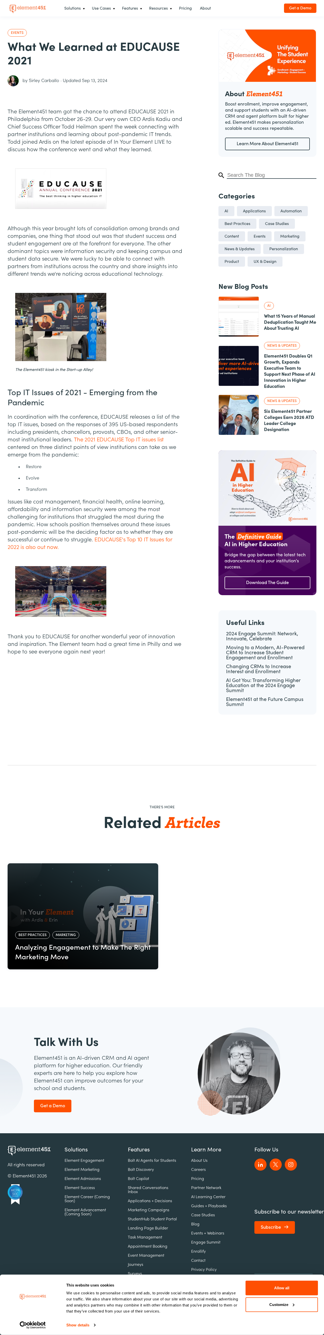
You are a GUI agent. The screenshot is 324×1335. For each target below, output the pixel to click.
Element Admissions (83, 1179)
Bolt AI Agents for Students (152, 1160)
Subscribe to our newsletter (289, 1211)
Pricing (197, 1179)
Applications (254, 211)
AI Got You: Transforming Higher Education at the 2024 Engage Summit (263, 685)
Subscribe (271, 1227)
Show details (77, 1325)
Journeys (135, 1265)
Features (139, 1149)
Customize (278, 1304)
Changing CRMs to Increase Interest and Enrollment (258, 669)
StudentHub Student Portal (152, 1219)
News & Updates (240, 249)
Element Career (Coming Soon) (87, 1199)
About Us (199, 1160)
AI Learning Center (208, 1197)
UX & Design (265, 261)
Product (232, 261)
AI (226, 211)
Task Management (145, 1237)
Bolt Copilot (138, 1179)
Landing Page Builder (148, 1228)
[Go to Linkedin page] (260, 1164)
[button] (74, 8)
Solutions (76, 1149)
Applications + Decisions (150, 1201)
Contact (198, 1260)
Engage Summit (205, 1242)
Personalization (283, 249)
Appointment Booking (147, 1246)
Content (232, 236)
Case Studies (277, 223)
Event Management (146, 1255)
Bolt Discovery (141, 1170)
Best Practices (237, 223)
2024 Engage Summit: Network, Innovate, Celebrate (262, 636)
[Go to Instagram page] (291, 1164)
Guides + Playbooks (209, 1206)
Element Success (80, 1188)
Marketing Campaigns (148, 1210)
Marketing (289, 236)
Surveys (135, 1274)
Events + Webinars (207, 1233)
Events (260, 236)
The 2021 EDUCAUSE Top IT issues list (119, 439)
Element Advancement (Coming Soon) (85, 1212)
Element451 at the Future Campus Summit (264, 701)
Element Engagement (84, 1160)
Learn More (206, 1149)
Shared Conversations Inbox (148, 1190)
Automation (291, 211)
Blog (195, 1224)
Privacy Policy (204, 1270)
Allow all (281, 1288)
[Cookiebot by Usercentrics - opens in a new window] (33, 1325)
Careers (198, 1170)
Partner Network (206, 1188)
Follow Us (266, 1149)
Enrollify (198, 1251)
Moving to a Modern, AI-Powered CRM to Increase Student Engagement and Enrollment (265, 653)
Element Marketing (82, 1170)
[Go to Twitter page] (276, 1164)
